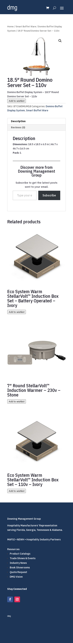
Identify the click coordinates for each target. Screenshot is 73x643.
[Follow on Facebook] (10, 599)
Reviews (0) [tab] (18, 127)
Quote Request (18, 572)
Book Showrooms (20, 567)
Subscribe (49, 195)
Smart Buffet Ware (26, 26)
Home (10, 26)
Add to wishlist (16, 100)
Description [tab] (18, 121)
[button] (60, 41)
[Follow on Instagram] (17, 599)
